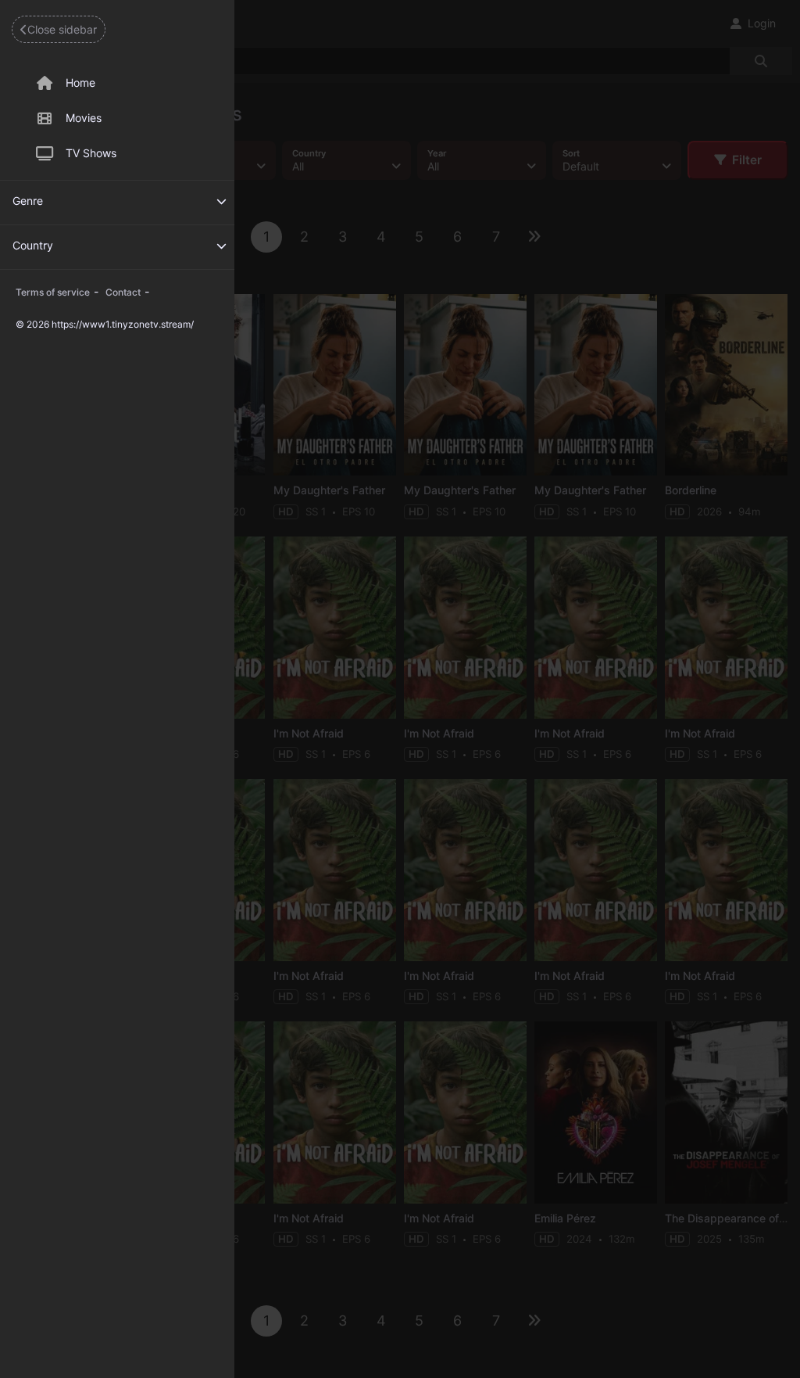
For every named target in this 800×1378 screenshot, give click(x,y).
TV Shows (91, 153)
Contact (123, 292)
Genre (27, 200)
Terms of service (53, 292)
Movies (84, 117)
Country (32, 245)
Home (80, 82)
